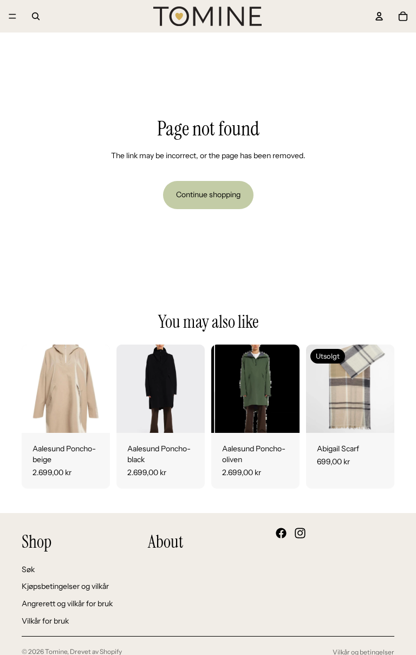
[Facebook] (281, 533)
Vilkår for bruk (45, 620)
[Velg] (93, 416)
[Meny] (12, 16)
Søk (28, 569)
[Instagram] (300, 533)
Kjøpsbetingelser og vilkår (65, 586)
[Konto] (379, 16)
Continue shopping (208, 194)
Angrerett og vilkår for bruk (67, 603)
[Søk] (36, 16)
